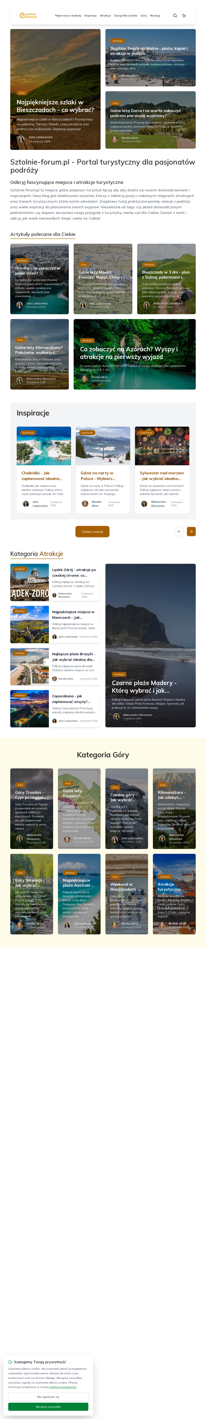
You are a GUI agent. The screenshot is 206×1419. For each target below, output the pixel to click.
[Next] (191, 531)
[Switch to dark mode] (184, 15)
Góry (144, 15)
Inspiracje (90, 15)
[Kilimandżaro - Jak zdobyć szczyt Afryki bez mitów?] (174, 808)
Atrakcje (105, 15)
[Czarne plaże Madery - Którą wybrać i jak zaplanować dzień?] (150, 645)
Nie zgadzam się (48, 1397)
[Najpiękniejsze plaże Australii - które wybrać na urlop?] (79, 894)
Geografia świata (125, 15)
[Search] (175, 15)
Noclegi (155, 15)
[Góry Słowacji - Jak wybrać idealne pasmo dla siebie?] (31, 894)
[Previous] (179, 531)
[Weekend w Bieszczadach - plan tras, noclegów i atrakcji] (126, 894)
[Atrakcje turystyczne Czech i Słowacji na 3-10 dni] (174, 894)
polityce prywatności (62, 1387)
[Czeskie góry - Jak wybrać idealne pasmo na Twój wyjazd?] (126, 808)
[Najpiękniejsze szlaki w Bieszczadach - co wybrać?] (55, 89)
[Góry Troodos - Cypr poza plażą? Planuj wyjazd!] (31, 808)
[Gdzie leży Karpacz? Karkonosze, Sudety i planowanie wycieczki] (79, 808)
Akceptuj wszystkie (48, 1407)
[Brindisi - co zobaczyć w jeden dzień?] (39, 279)
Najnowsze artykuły (68, 15)
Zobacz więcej (92, 532)
